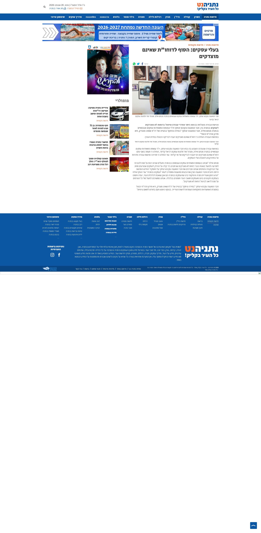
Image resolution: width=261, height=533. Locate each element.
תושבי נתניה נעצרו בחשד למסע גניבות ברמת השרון (98, 145)
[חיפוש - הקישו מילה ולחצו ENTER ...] (44, 6)
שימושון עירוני (58, 16)
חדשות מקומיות (213, 221)
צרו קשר (78, 269)
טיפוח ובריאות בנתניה (74, 231)
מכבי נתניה (128, 228)
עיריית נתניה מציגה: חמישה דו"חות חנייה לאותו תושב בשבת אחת (98, 112)
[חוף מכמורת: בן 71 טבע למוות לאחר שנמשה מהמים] (119, 131)
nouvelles (91, 16)
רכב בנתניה (77, 224)
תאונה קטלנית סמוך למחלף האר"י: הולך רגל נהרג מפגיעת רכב (98, 161)
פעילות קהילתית (197, 224)
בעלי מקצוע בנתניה (75, 221)
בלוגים (116, 16)
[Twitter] (138, 64)
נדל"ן (177, 16)
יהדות (98, 224)
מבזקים (216, 224)
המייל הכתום (74, 8)
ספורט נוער (127, 224)
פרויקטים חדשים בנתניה (177, 224)
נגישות (86, 269)
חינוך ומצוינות (198, 228)
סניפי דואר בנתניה (52, 224)
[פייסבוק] (59, 255)
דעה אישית (96, 221)
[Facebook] (142, 64)
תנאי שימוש (96, 269)
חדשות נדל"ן (181, 221)
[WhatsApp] (134, 64)
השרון (197, 16)
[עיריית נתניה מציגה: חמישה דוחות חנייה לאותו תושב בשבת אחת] (119, 113)
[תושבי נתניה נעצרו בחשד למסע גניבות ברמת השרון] (119, 147)
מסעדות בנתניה (110, 228)
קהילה (187, 16)
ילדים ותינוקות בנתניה (74, 234)
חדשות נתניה (210, 16)
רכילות (145, 221)
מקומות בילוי (143, 224)
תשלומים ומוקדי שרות (51, 221)
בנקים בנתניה (54, 234)
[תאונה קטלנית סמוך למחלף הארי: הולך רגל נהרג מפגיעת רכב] (119, 164)
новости (104, 16)
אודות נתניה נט (135, 269)
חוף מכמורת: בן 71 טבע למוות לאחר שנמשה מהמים (99, 128)
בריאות (200, 221)
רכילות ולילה (155, 16)
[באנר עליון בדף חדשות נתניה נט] (130, 32)
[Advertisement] (108, 194)
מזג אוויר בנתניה (56, 8)
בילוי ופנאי (129, 16)
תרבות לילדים (111, 224)
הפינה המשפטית (93, 228)
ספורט (141, 16)
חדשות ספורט (127, 221)
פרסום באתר (122, 269)
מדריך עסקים (75, 16)
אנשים (160, 224)
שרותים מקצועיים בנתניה (73, 228)
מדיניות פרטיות (108, 269)
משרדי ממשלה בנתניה (51, 231)
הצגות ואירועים (110, 221)
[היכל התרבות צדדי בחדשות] (108, 69)
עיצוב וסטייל (158, 221)
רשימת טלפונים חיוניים (50, 228)
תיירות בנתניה (111, 232)
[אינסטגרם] (52, 255)
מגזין (167, 16)
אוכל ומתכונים (158, 228)
